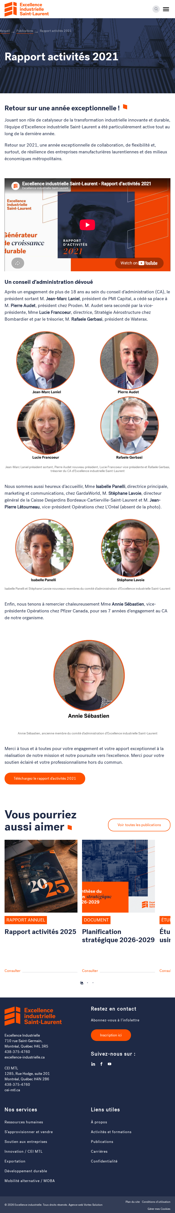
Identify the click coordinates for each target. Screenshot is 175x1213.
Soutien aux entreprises (26, 1141)
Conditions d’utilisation (156, 1201)
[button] (166, 9)
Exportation (15, 1161)
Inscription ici (111, 1035)
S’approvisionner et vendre (29, 1131)
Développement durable (26, 1170)
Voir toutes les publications (139, 824)
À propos (99, 1121)
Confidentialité (104, 1161)
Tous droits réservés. (55, 1204)
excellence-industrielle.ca (25, 1057)
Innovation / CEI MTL (24, 1151)
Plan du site (133, 1201)
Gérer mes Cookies (159, 1208)
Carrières (99, 1151)
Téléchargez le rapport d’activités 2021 (45, 778)
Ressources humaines (24, 1121)
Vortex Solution (93, 1204)
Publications (102, 1141)
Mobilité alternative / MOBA (30, 1180)
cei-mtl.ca (12, 1089)
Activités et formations (111, 1131)
